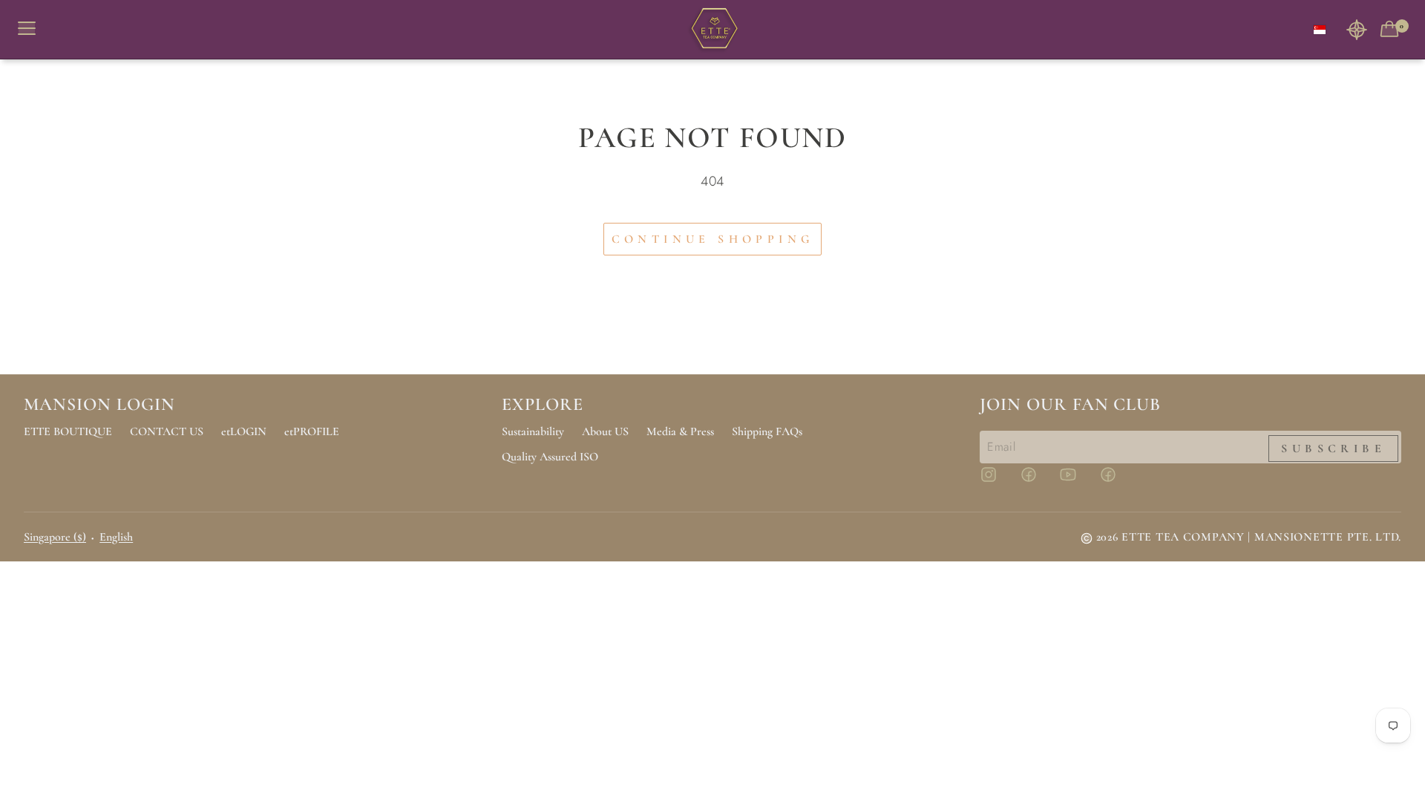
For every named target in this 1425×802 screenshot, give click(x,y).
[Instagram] (997, 481)
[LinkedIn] (1117, 481)
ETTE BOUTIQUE (68, 431)
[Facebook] (1037, 481)
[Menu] (32, 29)
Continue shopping (713, 239)
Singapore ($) (55, 536)
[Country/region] (1319, 29)
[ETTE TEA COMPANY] (712, 30)
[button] (1357, 29)
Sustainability (533, 431)
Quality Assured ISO (550, 456)
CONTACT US (166, 431)
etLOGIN (243, 431)
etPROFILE (311, 431)
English (116, 536)
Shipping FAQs (767, 431)
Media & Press (680, 431)
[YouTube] (1077, 481)
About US (605, 431)
